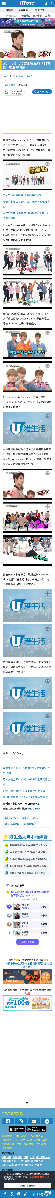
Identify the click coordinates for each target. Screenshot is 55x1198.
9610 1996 (34, 808)
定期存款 (49, 15)
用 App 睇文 (43, 91)
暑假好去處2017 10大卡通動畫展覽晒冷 (25, 797)
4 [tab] (29, 18)
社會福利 (7, 1148)
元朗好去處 (25, 1140)
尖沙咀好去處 (35, 1136)
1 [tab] (20, 18)
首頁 (6, 76)
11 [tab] (32, 22)
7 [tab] (20, 22)
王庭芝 (12, 85)
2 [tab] (23, 18)
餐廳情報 (28, 1144)
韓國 (26, 818)
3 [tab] (26, 18)
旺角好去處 (8, 1144)
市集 (16, 1136)
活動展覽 (7, 1136)
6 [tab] (35, 18)
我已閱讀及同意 (27, 1185)
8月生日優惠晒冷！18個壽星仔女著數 (24, 790)
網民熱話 (6, 1157)
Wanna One (12, 818)
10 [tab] (29, 22)
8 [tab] (23, 22)
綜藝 (36, 818)
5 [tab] (32, 18)
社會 (19, 1144)
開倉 (23, 1136)
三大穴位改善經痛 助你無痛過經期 (22, 195)
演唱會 (9, 10)
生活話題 (18, 76)
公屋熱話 (26, 15)
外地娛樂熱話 (13, 824)
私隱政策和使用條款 (39, 1176)
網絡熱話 (30, 824)
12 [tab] (35, 22)
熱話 (29, 76)
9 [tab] (26, 22)
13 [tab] (28, 26)
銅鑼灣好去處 (9, 1140)
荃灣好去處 (40, 1140)
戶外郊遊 (41, 1144)
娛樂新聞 (37, 15)
